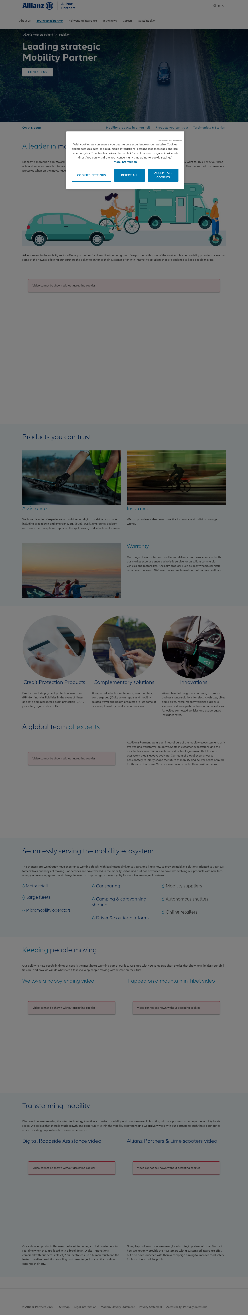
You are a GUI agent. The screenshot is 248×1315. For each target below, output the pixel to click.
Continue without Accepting (170, 140)
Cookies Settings (91, 175)
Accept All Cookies (163, 175)
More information (125, 162)
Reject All (129, 175)
